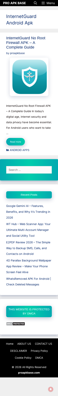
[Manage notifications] (50, 389)
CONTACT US (43, 343)
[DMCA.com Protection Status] (15, 324)
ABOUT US (24, 343)
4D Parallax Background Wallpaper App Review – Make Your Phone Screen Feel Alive (28, 266)
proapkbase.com (29, 372)
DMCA (39, 357)
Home (9, 343)
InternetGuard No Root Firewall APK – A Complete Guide (25, 42)
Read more (17, 142)
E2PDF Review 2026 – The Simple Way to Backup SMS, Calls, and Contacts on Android (28, 248)
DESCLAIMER (18, 350)
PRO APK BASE (14, 3)
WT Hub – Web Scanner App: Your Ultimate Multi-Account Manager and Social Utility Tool (28, 229)
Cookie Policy (23, 357)
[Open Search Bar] (35, 3)
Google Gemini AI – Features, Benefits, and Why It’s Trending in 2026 (28, 211)
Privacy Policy (39, 350)
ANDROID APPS (19, 150)
